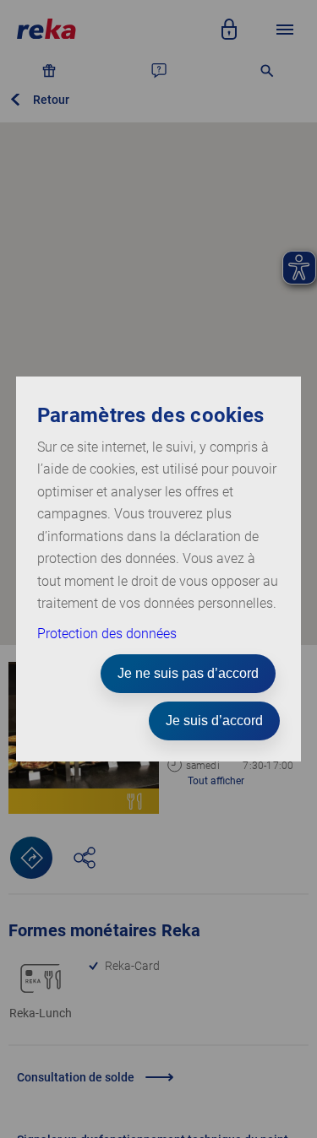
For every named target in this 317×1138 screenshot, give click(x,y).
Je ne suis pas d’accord (188, 673)
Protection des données (107, 634)
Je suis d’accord (214, 720)
